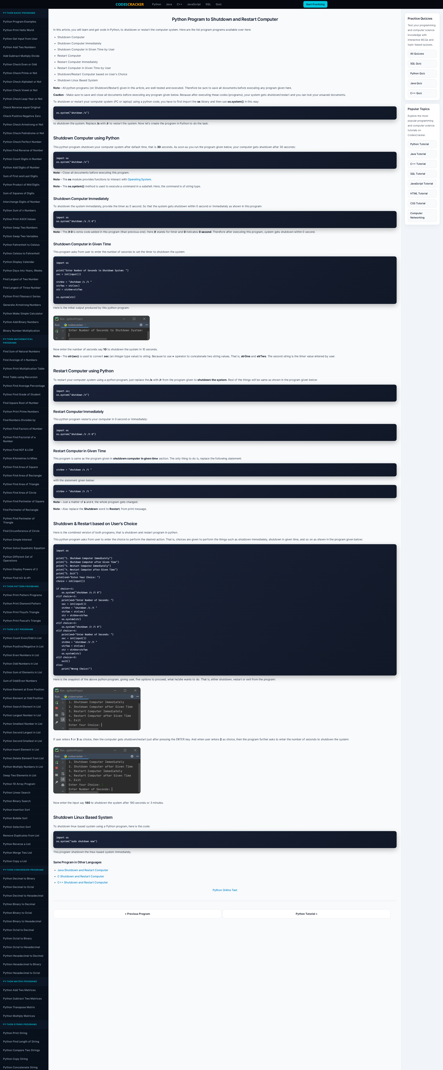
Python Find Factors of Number (22, 428)
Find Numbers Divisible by (19, 420)
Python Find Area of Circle (19, 492)
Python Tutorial (419, 144)
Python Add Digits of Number (21, 167)
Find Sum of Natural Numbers (21, 351)
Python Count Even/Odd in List (22, 638)
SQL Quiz (415, 63)
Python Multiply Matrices (19, 1016)
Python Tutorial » (306, 913)
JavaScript (194, 4)
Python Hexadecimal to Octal (21, 973)
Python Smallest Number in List (22, 723)
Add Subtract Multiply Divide (21, 56)
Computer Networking (417, 215)
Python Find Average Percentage (24, 385)
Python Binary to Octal (17, 912)
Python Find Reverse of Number (23, 150)
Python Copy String (15, 1058)
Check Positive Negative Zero (22, 116)
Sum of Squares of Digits (18, 193)
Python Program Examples (19, 21)
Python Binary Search (17, 801)
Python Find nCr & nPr (17, 578)
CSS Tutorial (417, 203)
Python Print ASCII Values (19, 219)
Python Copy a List (15, 861)
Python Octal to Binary (17, 938)
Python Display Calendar (18, 262)
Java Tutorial (418, 154)
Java (169, 4)
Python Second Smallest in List (22, 741)
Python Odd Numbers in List (20, 663)
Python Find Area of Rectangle (22, 475)
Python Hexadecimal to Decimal (23, 955)
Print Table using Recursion (20, 377)
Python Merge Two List (17, 852)
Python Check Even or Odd (20, 64)
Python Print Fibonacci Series (21, 296)
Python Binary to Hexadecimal (22, 921)
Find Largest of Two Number (20, 279)
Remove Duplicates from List (21, 835)
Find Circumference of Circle (21, 531)
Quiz (219, 4)
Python (156, 4)
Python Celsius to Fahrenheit (21, 253)
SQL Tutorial (417, 173)
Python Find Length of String (21, 1041)
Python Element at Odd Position (23, 698)
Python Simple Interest (17, 539)
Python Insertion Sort (16, 809)
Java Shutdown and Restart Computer (82, 870)
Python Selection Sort (17, 826)
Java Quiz (416, 83)
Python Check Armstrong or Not (23, 124)
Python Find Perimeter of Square (23, 501)
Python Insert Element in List (21, 749)
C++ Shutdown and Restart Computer (82, 882)
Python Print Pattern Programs (22, 595)
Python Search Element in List (22, 706)
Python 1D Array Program (19, 784)
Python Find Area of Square (20, 467)
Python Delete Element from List (23, 758)
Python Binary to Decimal (19, 904)
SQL (208, 4)
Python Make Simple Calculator (23, 313)
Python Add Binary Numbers (21, 322)
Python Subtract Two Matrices (22, 998)
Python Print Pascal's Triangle (22, 620)
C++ (179, 4)
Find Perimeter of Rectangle (20, 509)
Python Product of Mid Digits (21, 184)
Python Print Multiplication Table (23, 368)
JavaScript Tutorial (421, 183)
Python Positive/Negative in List (23, 646)
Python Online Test (225, 890)
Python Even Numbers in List (21, 655)
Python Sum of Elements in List (22, 672)
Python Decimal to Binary (19, 878)
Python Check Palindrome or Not (23, 133)
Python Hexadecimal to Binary (22, 964)
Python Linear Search (16, 792)
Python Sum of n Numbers (19, 210)
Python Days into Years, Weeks (22, 270)
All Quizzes (417, 53)
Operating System (139, 179)
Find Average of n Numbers (20, 360)
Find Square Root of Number (21, 403)
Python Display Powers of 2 (20, 569)
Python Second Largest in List (22, 732)
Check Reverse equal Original (21, 107)
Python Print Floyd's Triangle (21, 612)
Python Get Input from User (20, 38)
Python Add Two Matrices (19, 990)
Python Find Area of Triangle (21, 484)
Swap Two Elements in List (19, 775)
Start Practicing (315, 4)
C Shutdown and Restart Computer (80, 876)
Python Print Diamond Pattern (22, 603)
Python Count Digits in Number (22, 159)
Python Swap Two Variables (20, 236)
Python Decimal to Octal (18, 887)
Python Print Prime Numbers (21, 411)
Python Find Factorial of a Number (19, 439)
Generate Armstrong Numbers (22, 304)
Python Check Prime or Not (20, 73)
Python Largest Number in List (22, 715)
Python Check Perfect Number (22, 141)
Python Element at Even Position (23, 689)
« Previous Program (137, 913)
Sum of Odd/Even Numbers (20, 680)
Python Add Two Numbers (19, 47)
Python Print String (15, 1033)
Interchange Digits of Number (21, 201)
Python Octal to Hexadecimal (21, 947)
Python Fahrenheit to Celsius (21, 244)
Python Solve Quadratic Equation (24, 548)
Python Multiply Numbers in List (23, 766)
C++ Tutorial (418, 163)
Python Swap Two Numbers (20, 227)
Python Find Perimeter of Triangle (19, 520)
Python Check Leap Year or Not (22, 98)
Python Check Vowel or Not (20, 90)
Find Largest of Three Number (22, 287)
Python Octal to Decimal (18, 930)
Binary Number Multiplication (21, 330)
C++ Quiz (416, 93)
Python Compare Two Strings (21, 1050)
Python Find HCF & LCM (18, 449)
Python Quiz (417, 73)
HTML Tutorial (419, 193)
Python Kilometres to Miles (20, 458)
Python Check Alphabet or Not (22, 81)
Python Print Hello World (18, 30)
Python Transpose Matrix (19, 1007)
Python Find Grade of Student (21, 394)
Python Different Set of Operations (18, 558)
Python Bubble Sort (15, 818)
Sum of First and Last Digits (20, 176)
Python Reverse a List (17, 844)
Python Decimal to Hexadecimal (23, 895)
